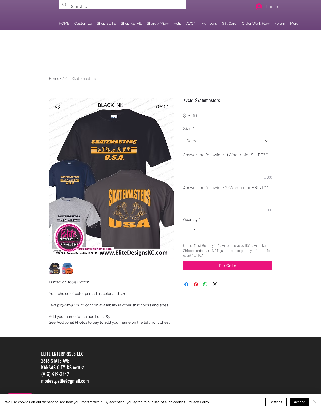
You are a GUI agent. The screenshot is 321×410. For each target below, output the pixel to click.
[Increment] (202, 230)
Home (54, 78)
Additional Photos (72, 322)
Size (188, 128)
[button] (131, 23)
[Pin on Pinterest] (196, 284)
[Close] (315, 402)
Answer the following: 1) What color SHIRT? (225, 154)
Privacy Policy (198, 401)
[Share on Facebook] (186, 284)
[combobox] (227, 141)
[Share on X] (215, 284)
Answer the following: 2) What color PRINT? (226, 187)
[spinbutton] (195, 230)
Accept (299, 401)
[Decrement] (187, 230)
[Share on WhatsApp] (205, 284)
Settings (276, 401)
